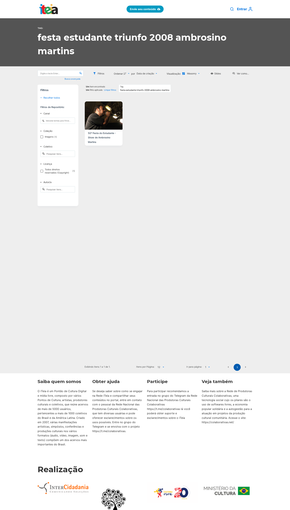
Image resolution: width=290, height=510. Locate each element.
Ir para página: (194, 366)
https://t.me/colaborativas (108, 431)
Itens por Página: (145, 366)
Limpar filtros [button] (110, 90)
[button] (228, 367)
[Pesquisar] (232, 9)
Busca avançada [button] (73, 79)
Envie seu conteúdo (143, 9)
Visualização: (174, 73)
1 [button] (237, 367)
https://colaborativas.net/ (218, 422)
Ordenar (118, 73)
